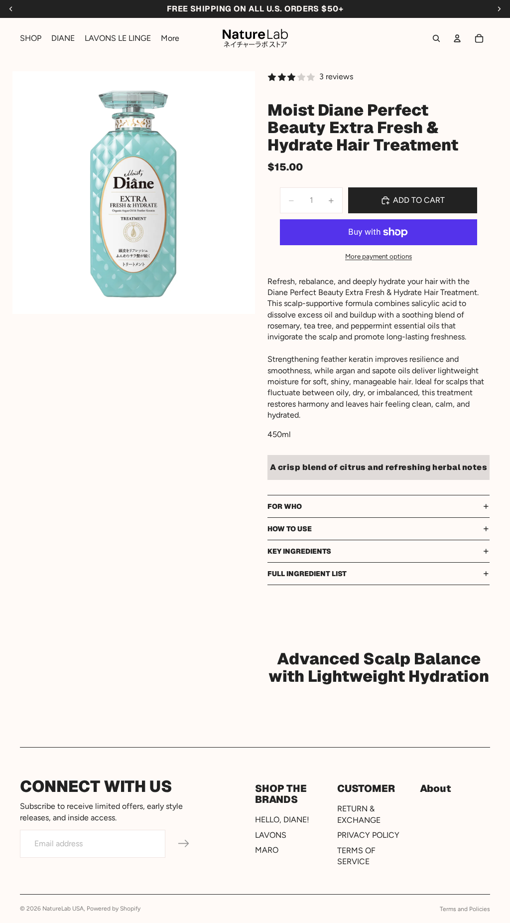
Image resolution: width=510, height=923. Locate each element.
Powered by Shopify (113, 908)
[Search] (436, 38)
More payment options (378, 256)
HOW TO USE (289, 528)
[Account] (457, 38)
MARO (266, 850)
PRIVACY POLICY (368, 835)
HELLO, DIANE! (282, 820)
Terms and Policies (465, 909)
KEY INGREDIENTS (299, 551)
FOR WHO (284, 506)
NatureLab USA (63, 908)
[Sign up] (183, 843)
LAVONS (270, 835)
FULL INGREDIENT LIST (307, 573)
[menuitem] (170, 38)
